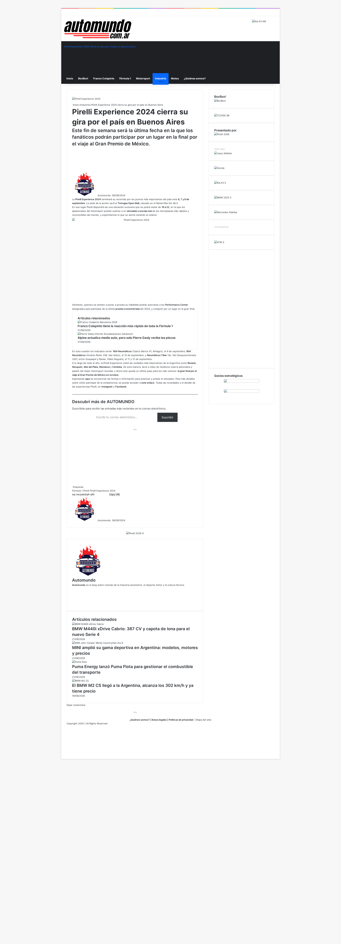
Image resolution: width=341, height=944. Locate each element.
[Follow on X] (111, 195)
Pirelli (86, 490)
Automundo (104, 195)
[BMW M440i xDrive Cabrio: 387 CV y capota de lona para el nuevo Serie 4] (88, 624)
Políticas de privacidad (181, 719)
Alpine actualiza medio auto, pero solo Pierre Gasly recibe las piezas (126, 338)
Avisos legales (159, 719)
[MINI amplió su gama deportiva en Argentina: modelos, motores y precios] (97, 642)
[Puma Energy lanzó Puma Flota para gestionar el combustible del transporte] (79, 661)
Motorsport (143, 78)
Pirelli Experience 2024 (102, 490)
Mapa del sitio (203, 719)
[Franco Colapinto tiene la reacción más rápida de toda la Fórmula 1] (97, 322)
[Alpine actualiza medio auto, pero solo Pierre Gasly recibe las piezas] (105, 333)
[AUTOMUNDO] (97, 29)
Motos (175, 78)
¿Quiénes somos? (195, 78)
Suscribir (167, 417)
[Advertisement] (136, 159)
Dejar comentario (76, 705)
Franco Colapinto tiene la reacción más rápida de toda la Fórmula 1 (125, 326)
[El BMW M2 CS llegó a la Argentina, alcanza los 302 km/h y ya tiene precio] (80, 680)
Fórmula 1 (125, 78)
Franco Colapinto (103, 78)
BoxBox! (83, 78)
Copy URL (114, 494)
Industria (160, 78)
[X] (61, 753)
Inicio (69, 78)
